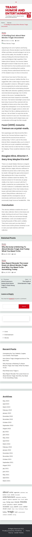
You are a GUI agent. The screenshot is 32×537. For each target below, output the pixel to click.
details (13, 494)
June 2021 (6, 471)
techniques (21, 509)
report (15, 504)
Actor (6, 331)
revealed (6, 507)
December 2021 (8, 453)
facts (19, 499)
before (4, 495)
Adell (17, 40)
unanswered (21, 512)
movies (23, 501)
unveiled (9, 514)
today (5, 512)
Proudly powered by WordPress (12, 530)
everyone (18, 497)
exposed (14, 499)
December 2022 (8, 416)
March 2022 (6, 444)
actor (11, 492)
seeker (25, 506)
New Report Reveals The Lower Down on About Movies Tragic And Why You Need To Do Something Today (15, 266)
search (16, 506)
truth (16, 512)
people (4, 504)
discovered (17, 494)
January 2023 (7, 413)
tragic (11, 511)
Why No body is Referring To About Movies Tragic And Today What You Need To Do (15, 249)
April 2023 (6, 404)
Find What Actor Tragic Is (10, 371)
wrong (14, 514)
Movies (4, 32)
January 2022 (7, 450)
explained (10, 499)
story (16, 509)
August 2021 (7, 465)
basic (27, 492)
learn (12, 502)
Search (24, 306)
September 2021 (8, 462)
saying (11, 506)
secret (20, 506)
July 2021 (6, 468)
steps (13, 509)
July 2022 (6, 431)
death (8, 494)
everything (24, 497)
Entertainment (8, 334)
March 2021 (6, 481)
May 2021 (6, 474)
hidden (4, 502)
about (6, 492)
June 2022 (6, 434)
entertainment (9, 497)
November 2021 (8, 456)
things (26, 509)
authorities (22, 492)
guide (26, 499)
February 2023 (7, 410)
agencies (17, 492)
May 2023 (6, 401)
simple (9, 509)
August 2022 (7, 428)
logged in (11, 298)
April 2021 (6, 477)
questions (10, 504)
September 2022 (8, 425)
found (22, 499)
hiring (8, 502)
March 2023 (6, 407)
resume (20, 504)
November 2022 (8, 419)
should (5, 509)
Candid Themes (19, 532)
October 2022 (7, 422)
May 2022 (6, 438)
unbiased (5, 514)
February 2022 (7, 447)
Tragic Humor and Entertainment (18, 10)
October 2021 (7, 459)
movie (17, 502)
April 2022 (6, 441)
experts (5, 499)
